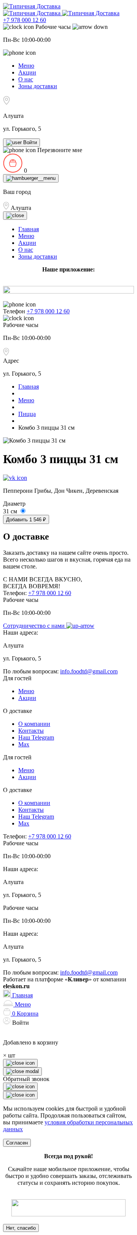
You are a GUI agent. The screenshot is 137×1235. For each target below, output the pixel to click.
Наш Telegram (36, 737)
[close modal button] (20, 1087)
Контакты (31, 730)
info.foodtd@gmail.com (89, 671)
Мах (23, 744)
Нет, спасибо (21, 1228)
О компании (34, 724)
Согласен (17, 1143)
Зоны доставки (37, 86)
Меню (26, 65)
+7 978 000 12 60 (24, 20)
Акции (27, 72)
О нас (25, 79)
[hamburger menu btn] (31, 178)
